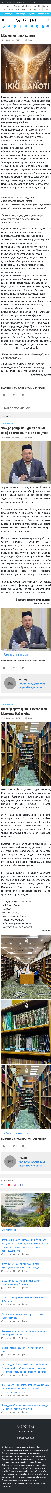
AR (47, 2)
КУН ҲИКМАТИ (8, 1229)
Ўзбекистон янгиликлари (16, 654)
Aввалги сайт (43, 14)
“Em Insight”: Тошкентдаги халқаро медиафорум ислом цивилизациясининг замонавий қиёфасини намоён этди (25, 1388)
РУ (39, 2)
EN (43, 2)
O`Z (35, 2)
